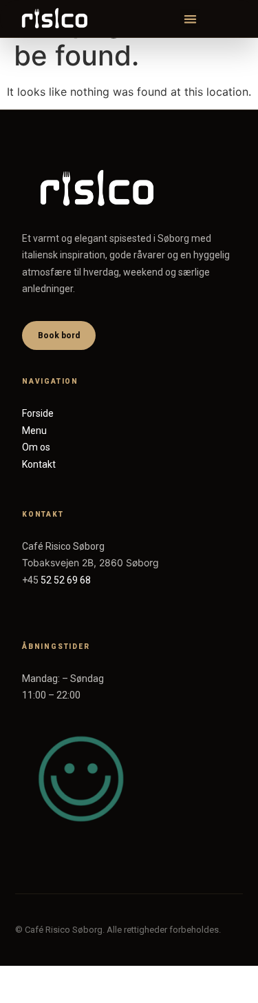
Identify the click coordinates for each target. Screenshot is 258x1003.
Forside (38, 413)
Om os (36, 447)
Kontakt (39, 464)
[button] (190, 19)
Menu (34, 430)
